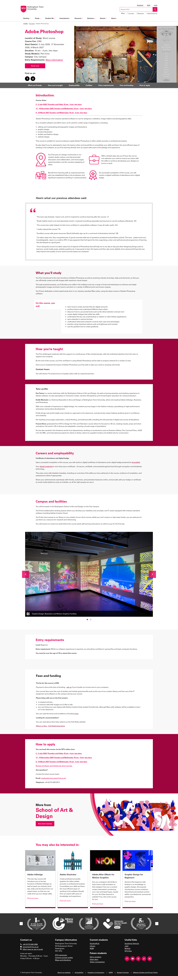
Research (141, 13)
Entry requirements (106, 85)
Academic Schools (132, 943)
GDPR (111, 972)
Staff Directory (152, 13)
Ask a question (95, 957)
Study (37, 18)
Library (92, 946)
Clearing (26, 18)
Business (90, 18)
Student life (49, 18)
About (113, 18)
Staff (148, 5)
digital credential (46, 466)
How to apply (144, 85)
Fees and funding (126, 85)
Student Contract (123, 972)
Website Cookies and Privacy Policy (145, 972)
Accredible (136, 462)
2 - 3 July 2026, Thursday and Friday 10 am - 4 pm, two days (59, 104)
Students (140, 5)
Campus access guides (64, 957)
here (76, 713)
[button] (25, 574)
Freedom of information (96, 972)
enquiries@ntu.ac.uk (31, 947)
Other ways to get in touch (33, 949)
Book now (35, 66)
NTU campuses (61, 955)
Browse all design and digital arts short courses (54, 766)
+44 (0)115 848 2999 (30, 944)
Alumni (102, 18)
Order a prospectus (97, 962)
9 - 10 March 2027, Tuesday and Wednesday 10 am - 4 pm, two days (61, 113)
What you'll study (35, 85)
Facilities (89, 85)
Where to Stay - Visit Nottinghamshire (50, 726)
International (64, 18)
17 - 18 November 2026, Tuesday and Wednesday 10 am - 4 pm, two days (64, 108)
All (124, 13)
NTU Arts (128, 951)
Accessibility (79, 972)
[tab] (47, 304)
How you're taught (55, 85)
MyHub (127, 948)
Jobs (155, 5)
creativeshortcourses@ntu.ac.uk (53, 778)
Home (25, 24)
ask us (69, 687)
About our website (63, 972)
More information (54, 59)
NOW (92, 948)
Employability (74, 85)
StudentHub (94, 943)
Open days (94, 959)
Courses (131, 13)
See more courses (45, 824)
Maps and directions (63, 960)
